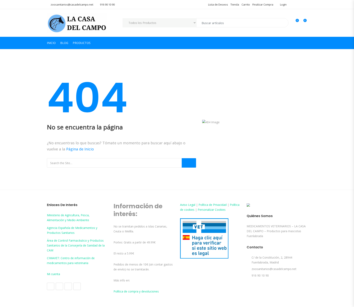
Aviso (184, 205)
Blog (64, 43)
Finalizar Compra (262, 4)
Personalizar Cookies (212, 210)
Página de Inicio (80, 149)
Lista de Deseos (218, 4)
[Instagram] (59, 286)
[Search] (189, 163)
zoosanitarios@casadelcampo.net (72, 4)
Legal (191, 205)
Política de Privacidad (213, 205)
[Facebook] (50, 286)
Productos (82, 43)
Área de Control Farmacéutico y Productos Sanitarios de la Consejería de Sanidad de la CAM (76, 245)
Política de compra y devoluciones (136, 291)
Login (283, 4)
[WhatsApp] (77, 286)
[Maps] (68, 286)
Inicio (51, 43)
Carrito (246, 4)
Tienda (234, 4)
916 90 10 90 (107, 4)
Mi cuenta (53, 274)
